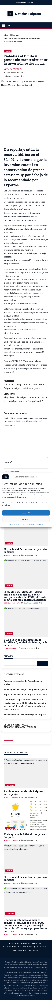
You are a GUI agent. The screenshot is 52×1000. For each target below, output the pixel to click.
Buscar (8, 656)
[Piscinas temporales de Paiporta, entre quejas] (26, 773)
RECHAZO (26, 519)
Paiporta (10, 785)
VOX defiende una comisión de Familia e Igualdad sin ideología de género (25, 642)
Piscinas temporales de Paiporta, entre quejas (24, 793)
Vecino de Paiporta (10, 648)
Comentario (9, 425)
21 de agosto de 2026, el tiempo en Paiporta (25, 714)
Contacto (27, 947)
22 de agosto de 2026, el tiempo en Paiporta (25, 689)
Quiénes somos (41, 947)
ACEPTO (26, 513)
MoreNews (21, 995)
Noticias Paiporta (28, 14)
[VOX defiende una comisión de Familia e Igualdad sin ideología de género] (26, 622)
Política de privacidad (37, 503)
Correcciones (19, 950)
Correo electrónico (12, 471)
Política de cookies (23, 503)
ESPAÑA (7, 51)
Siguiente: (25, 397)
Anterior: (24, 384)
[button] (3, 25)
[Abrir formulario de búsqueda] (9, 25)
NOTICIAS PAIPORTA (13, 69)
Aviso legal (5, 505)
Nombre (8, 462)
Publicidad (32, 950)
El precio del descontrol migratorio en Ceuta (25, 551)
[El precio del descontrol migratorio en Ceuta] (26, 531)
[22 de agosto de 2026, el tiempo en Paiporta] (26, 816)
